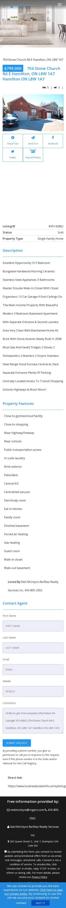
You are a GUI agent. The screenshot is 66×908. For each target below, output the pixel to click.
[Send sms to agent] (12, 7)
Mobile (7, 681)
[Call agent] (4, 7)
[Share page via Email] (28, 7)
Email (6, 659)
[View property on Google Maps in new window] (33, 190)
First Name (9, 615)
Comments (9, 703)
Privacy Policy (39, 877)
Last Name (9, 637)
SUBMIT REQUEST (16, 743)
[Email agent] (20, 7)
